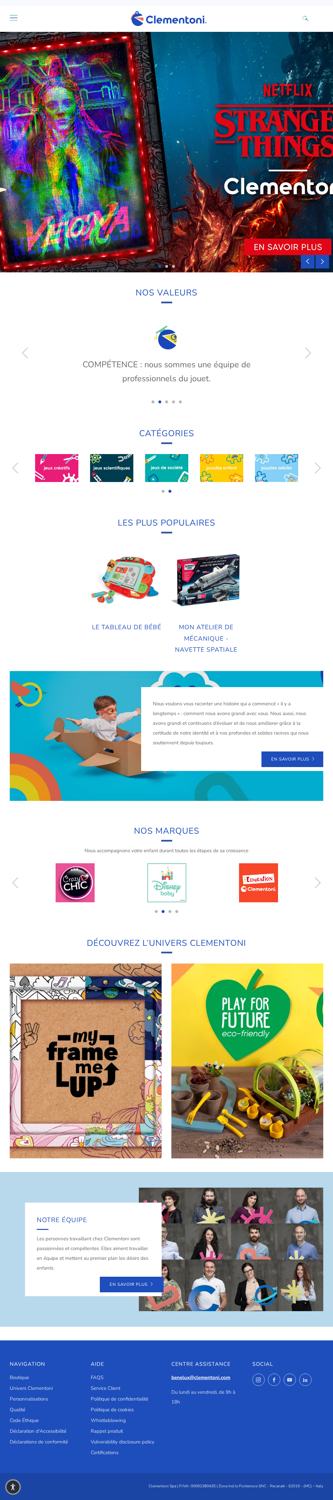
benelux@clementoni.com (200, 1377)
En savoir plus (290, 759)
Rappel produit (107, 1431)
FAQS (97, 1377)
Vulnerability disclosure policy (122, 1442)
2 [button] (166, 266)
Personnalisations (29, 1399)
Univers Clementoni (31, 1388)
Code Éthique (24, 1420)
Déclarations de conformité (39, 1442)
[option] (166, 152)
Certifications (104, 1452)
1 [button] (159, 266)
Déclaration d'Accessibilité (38, 1431)
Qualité (17, 1409)
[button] (13, 1487)
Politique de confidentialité (119, 1399)
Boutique (19, 1377)
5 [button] (180, 401)
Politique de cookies (112, 1409)
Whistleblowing (108, 1420)
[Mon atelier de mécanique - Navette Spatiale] (206, 580)
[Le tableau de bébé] (126, 580)
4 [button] (173, 401)
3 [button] (173, 266)
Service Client (105, 1388)
